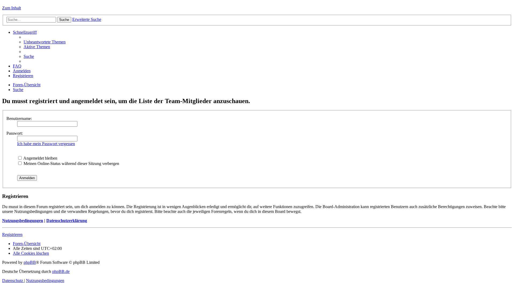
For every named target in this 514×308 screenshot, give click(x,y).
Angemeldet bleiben (39, 158)
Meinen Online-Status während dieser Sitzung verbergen (70, 163)
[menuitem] (45, 42)
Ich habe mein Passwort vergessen (46, 143)
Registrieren (12, 234)
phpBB (30, 262)
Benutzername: (19, 118)
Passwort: (14, 133)
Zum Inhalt (11, 8)
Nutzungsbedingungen (22, 220)
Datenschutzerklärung (66, 220)
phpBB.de (61, 271)
